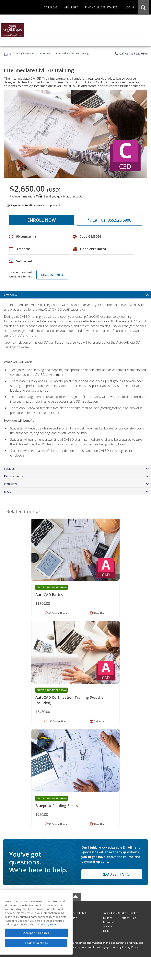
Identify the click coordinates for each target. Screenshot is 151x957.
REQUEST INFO (52, 275)
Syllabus (9, 468)
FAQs (7, 491)
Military (107, 918)
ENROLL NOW (41, 220)
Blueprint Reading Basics (56, 805)
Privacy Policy (130, 947)
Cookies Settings (36, 943)
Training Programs (23, 53)
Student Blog (128, 918)
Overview (10, 295)
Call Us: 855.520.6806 (131, 53)
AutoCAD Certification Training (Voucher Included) (70, 700)
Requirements (13, 476)
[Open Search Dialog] (143, 7)
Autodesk (45, 53)
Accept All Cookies (36, 933)
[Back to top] (75, 912)
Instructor (10, 484)
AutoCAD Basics (49, 594)
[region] (36, 922)
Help (106, 930)
